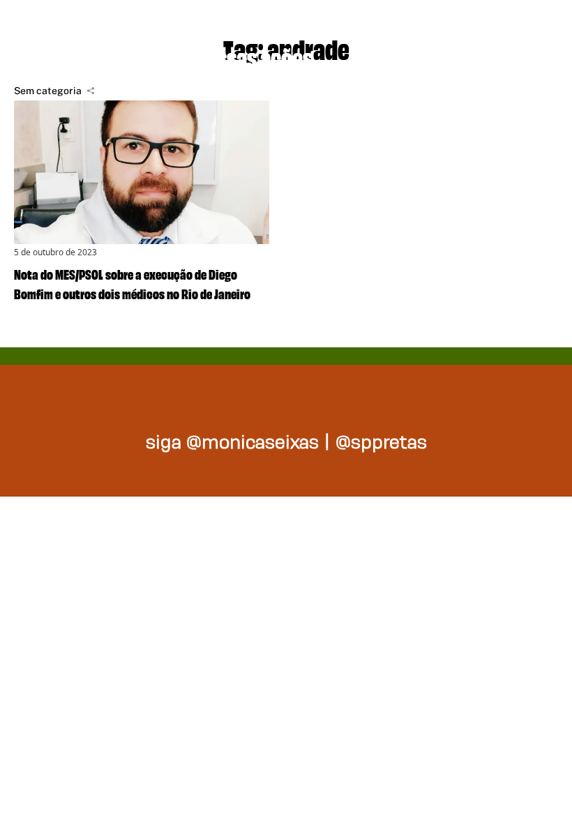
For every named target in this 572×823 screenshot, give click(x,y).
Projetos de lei (85, 55)
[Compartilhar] (90, 90)
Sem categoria (48, 90)
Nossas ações (253, 55)
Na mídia (394, 55)
